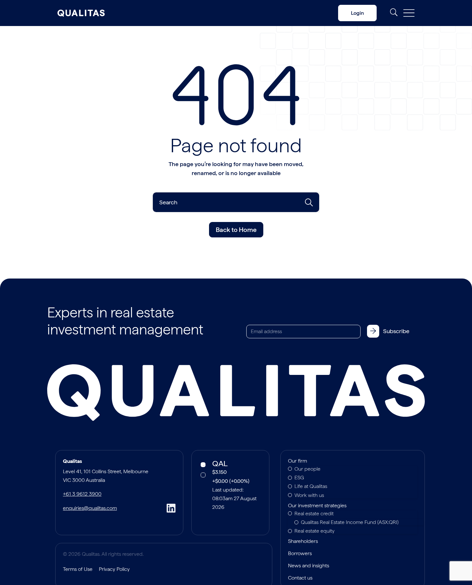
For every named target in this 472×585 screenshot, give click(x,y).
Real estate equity (314, 531)
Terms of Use (77, 569)
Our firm (297, 461)
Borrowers (300, 553)
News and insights (308, 566)
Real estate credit (314, 513)
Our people (307, 469)
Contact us (300, 578)
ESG (299, 477)
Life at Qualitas (310, 486)
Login (357, 13)
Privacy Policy (114, 569)
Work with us (309, 495)
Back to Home (236, 230)
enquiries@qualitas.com (90, 508)
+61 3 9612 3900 (82, 494)
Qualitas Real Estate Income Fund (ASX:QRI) (349, 522)
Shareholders (303, 541)
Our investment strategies (317, 506)
